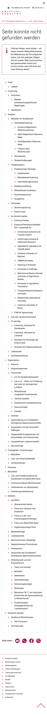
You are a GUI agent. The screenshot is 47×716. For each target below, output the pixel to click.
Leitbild (14, 86)
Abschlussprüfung (22, 207)
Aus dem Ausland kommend (23, 317)
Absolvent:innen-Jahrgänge (23, 540)
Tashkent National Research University (30, 292)
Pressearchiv (16, 548)
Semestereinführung (23, 123)
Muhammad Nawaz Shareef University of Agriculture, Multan (30, 276)
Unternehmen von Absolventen (24, 487)
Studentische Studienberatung (27, 403)
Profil (10, 82)
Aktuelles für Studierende (22, 119)
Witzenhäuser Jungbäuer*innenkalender (25, 393)
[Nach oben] (41, 705)
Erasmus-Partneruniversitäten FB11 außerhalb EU (27, 226)
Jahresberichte (17, 536)
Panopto (8, 683)
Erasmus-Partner (21, 220)
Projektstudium (17, 165)
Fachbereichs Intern (20, 8)
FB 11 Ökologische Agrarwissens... (14, 21)
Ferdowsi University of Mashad (27, 255)
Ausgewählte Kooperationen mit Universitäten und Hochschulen (25, 436)
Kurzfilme (15, 500)
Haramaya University (27, 265)
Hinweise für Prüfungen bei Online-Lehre (26, 341)
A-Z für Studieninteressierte (26, 377)
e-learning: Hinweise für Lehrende (24, 334)
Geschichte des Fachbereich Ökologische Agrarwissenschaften (26, 554)
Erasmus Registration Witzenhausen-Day (27, 128)
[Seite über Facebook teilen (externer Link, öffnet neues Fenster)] (31, 642)
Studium (11, 114)
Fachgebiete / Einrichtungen (20, 450)
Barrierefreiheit (10, 690)
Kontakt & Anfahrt (16, 613)
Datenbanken (23, 173)
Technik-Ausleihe (21, 398)
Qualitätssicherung (19, 356)
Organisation (13, 360)
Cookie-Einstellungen (12, 669)
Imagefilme (19, 199)
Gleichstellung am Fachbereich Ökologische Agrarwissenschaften (26, 421)
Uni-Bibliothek (10, 676)
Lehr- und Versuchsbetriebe (23, 459)
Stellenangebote (11, 665)
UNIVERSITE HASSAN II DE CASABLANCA (29, 247)
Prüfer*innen (19, 212)
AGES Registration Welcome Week (30, 135)
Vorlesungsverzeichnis (13, 673)
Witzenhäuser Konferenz (25, 190)
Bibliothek (15, 454)
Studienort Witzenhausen (22, 617)
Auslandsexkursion (22, 194)
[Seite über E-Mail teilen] (17, 642)
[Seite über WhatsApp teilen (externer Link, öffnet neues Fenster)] (24, 642)
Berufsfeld (12, 471)
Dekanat (14, 364)
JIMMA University (25, 260)
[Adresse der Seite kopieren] (38, 642)
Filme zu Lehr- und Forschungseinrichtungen (25, 517)
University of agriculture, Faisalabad (28, 285)
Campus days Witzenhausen (24, 150)
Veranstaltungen (21, 580)
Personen (12, 467)
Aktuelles (18, 571)
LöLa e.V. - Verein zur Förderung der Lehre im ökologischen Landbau (28, 384)
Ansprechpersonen (19, 368)
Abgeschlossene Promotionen (24, 544)
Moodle (7, 680)
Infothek (11, 496)
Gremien (14, 416)
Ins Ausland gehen (19, 216)
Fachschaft (16, 373)
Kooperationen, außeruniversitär (25, 441)
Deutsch (40, 8)
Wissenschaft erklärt (23, 504)
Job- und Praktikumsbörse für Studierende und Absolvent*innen (25, 477)
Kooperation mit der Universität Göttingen (24, 428)
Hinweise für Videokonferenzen (28, 347)
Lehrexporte (16, 351)
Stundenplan (20, 156)
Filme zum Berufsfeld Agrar (26, 523)
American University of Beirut (27, 306)
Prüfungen (15, 203)
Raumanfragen (21, 407)
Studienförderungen (23, 160)
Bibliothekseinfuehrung (28, 177)
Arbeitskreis (19, 575)
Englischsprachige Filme (25, 527)
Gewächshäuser (18, 463)
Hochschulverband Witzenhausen (26, 483)
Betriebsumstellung (22, 186)
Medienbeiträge (18, 531)
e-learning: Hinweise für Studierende (24, 327)
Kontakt (17, 411)
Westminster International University (29, 299)
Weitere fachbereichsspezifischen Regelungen (25, 102)
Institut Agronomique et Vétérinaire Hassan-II (28, 240)
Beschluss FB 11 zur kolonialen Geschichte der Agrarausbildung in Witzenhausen (28, 595)
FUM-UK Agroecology (23, 312)
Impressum (9, 697)
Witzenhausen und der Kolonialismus (21, 561)
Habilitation (16, 110)
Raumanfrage (17, 446)
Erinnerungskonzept (23, 584)
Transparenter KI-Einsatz (14, 694)
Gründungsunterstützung (22, 491)
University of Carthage (27, 269)
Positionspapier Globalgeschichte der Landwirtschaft (23, 605)
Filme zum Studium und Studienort (24, 510)
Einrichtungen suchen (12, 662)
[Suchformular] (44, 3)
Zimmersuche (17, 626)
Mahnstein (19, 588)
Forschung (12, 91)
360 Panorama (20, 621)
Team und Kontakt (22, 567)
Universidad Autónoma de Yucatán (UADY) (29, 233)
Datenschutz (9, 687)
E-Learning (15, 321)
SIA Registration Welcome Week (29, 143)
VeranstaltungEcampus (28, 182)
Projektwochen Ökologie (25, 169)
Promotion (15, 95)
